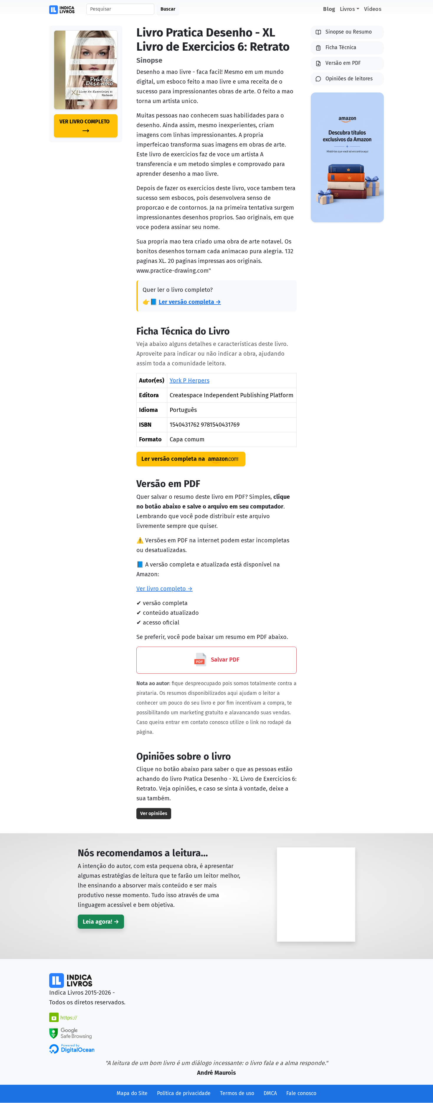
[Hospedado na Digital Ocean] (71, 1048)
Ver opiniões (153, 813)
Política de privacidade (184, 1093)
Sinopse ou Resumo (348, 32)
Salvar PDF (224, 659)
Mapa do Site (132, 1093)
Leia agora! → (101, 921)
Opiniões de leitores (349, 79)
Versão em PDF (343, 63)
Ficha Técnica (340, 47)
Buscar (168, 9)
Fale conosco (301, 1093)
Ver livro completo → (164, 588)
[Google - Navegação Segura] (70, 1032)
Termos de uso (237, 1093)
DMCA (270, 1093)
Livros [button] (347, 9)
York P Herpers (189, 380)
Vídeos (372, 9)
